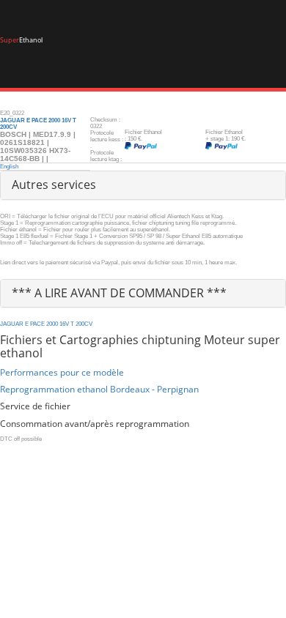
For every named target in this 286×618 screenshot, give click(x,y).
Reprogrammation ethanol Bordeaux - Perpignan (99, 389)
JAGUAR (11, 324)
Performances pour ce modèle (62, 372)
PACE (37, 324)
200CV (84, 324)
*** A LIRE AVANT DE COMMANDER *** (119, 293)
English (9, 166)
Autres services (54, 184)
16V (64, 324)
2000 (52, 324)
